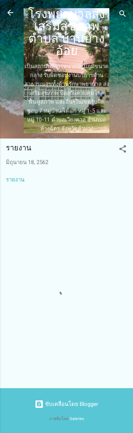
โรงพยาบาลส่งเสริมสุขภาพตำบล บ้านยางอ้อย (66, 32)
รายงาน (15, 179)
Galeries (76, 418)
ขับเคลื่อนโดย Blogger (71, 404)
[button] (122, 150)
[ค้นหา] (122, 15)
